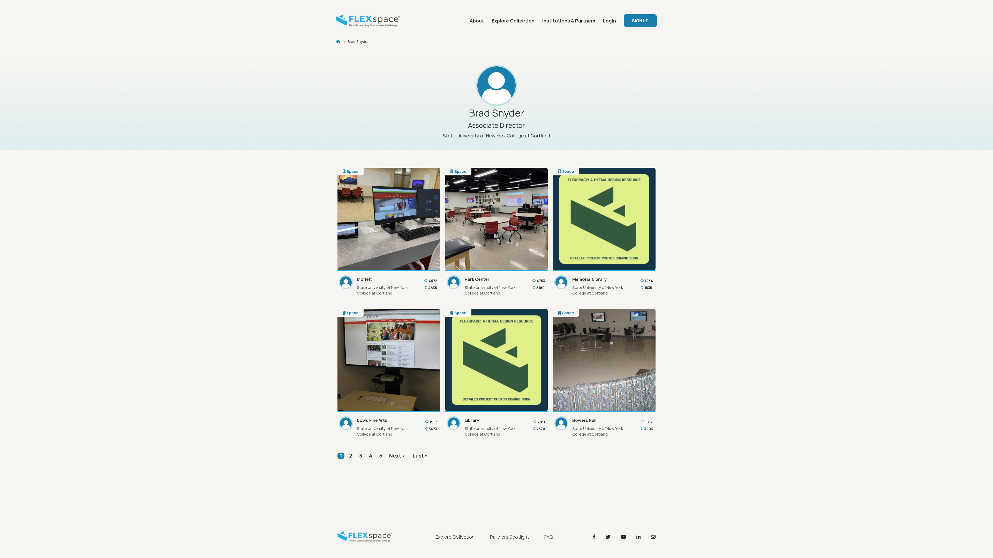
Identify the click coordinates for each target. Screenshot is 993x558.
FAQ (548, 537)
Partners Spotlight (509, 537)
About (477, 21)
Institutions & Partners (568, 21)
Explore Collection (513, 21)
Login (609, 21)
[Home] (369, 20)
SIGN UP (640, 21)
